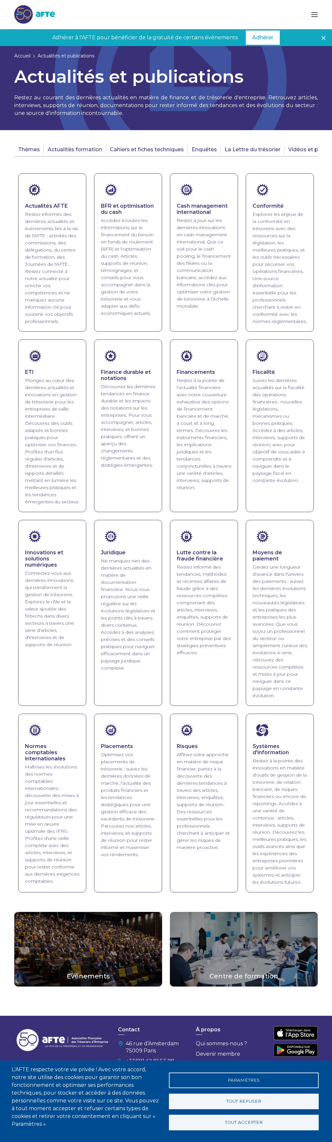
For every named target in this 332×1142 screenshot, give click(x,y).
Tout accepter (244, 1122)
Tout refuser (243, 1101)
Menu (314, 14)
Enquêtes (204, 149)
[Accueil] (34, 14)
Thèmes (29, 149)
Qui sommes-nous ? (221, 1043)
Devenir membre (218, 1054)
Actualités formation (75, 149)
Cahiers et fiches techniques (147, 149)
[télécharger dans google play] (296, 1050)
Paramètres (244, 1080)
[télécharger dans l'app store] (296, 1033)
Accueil (22, 56)
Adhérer (262, 37)
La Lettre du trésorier (252, 149)
